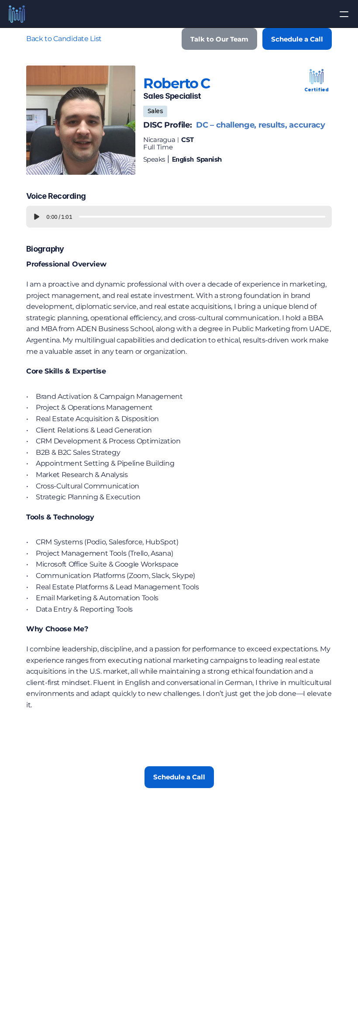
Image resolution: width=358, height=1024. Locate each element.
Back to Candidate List (64, 39)
